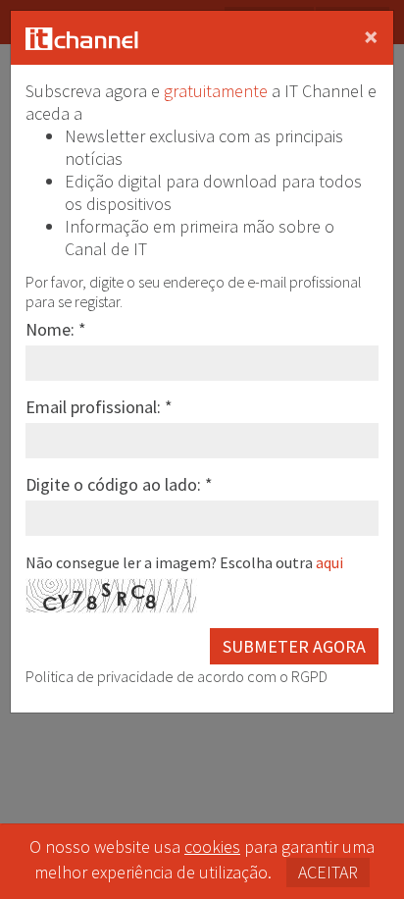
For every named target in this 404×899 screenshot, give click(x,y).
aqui (329, 562)
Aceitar (328, 872)
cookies (212, 846)
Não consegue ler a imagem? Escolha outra (184, 562)
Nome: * (55, 329)
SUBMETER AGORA (294, 646)
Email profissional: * (99, 407)
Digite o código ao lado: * (119, 484)
